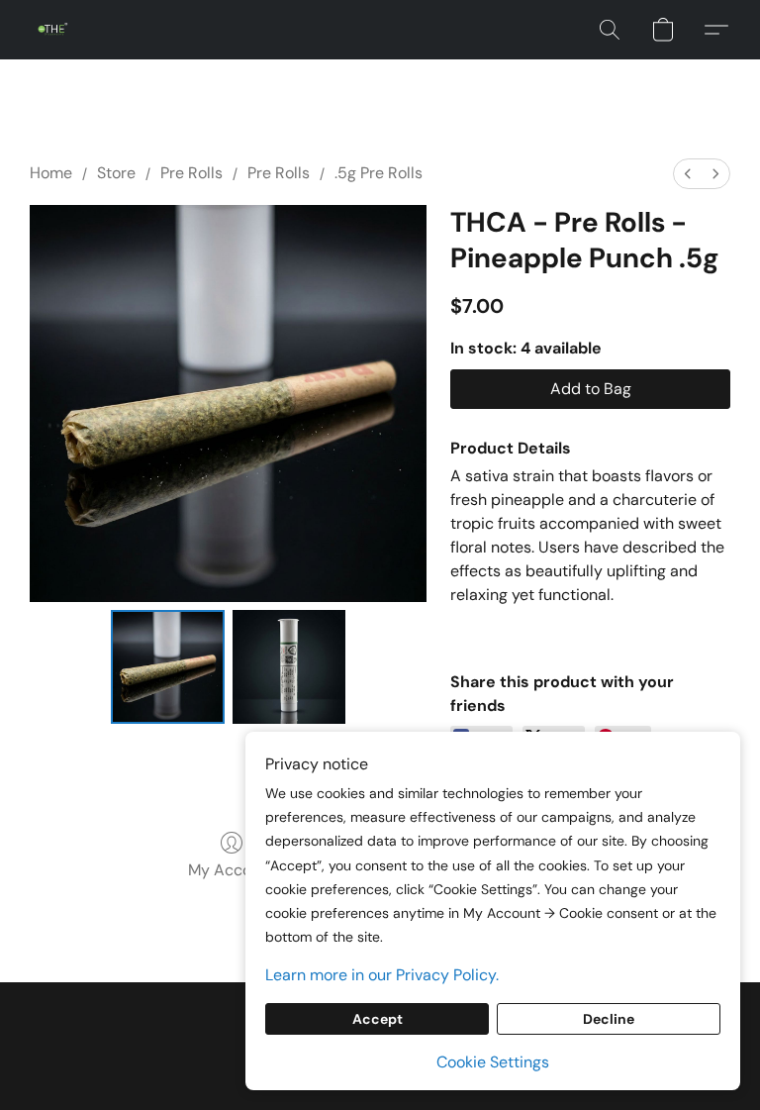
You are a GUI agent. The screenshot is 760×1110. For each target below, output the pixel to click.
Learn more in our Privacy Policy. (382, 974)
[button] (53, 30)
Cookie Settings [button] (492, 1062)
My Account (231, 869)
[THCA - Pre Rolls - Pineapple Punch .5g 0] (168, 667)
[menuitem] (688, 173)
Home (51, 172)
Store (116, 172)
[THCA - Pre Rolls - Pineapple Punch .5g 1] (289, 667)
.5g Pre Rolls (378, 172)
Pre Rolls (191, 172)
